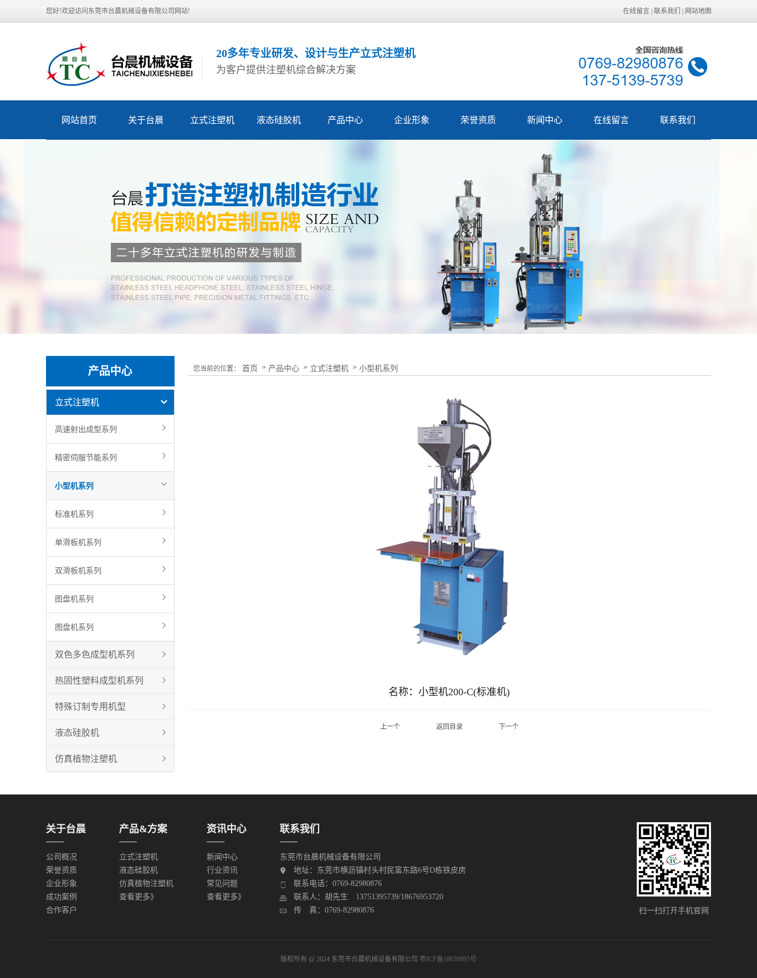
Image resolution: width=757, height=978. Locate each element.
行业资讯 (222, 870)
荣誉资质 (478, 120)
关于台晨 (145, 120)
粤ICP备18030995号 (448, 959)
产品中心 (345, 120)
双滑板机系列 (78, 570)
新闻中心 (544, 120)
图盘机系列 (74, 598)
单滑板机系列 (78, 542)
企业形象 (411, 120)
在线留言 (636, 11)
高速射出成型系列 (86, 429)
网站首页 (79, 120)
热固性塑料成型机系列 (99, 680)
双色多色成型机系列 (95, 654)
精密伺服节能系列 (86, 457)
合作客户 (61, 910)
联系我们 (667, 11)
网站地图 (698, 11)
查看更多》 (138, 897)
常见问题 (222, 883)
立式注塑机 (212, 120)
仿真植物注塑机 (86, 758)
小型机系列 (74, 485)
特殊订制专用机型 (90, 706)
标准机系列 (74, 514)
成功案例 (61, 897)
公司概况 (61, 857)
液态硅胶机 (279, 120)
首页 (250, 368)
